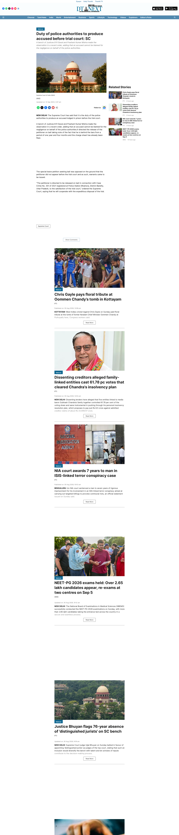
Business (82, 17)
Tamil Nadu (41, 17)
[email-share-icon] (53, 108)
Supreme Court (43, 226)
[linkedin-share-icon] (49, 108)
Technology (112, 17)
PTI (55, 304)
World (58, 17)
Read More (89, 323)
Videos (123, 17)
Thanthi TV (99, 1)
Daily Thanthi (88, 1)
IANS (38, 98)
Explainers (133, 17)
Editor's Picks (145, 17)
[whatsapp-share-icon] (38, 108)
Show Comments (71, 240)
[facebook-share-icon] (45, 108)
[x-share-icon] (41, 108)
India (51, 17)
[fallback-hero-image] (115, 95)
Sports (91, 17)
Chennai (31, 17)
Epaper (78, 1)
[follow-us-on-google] (104, 107)
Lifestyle (101, 17)
